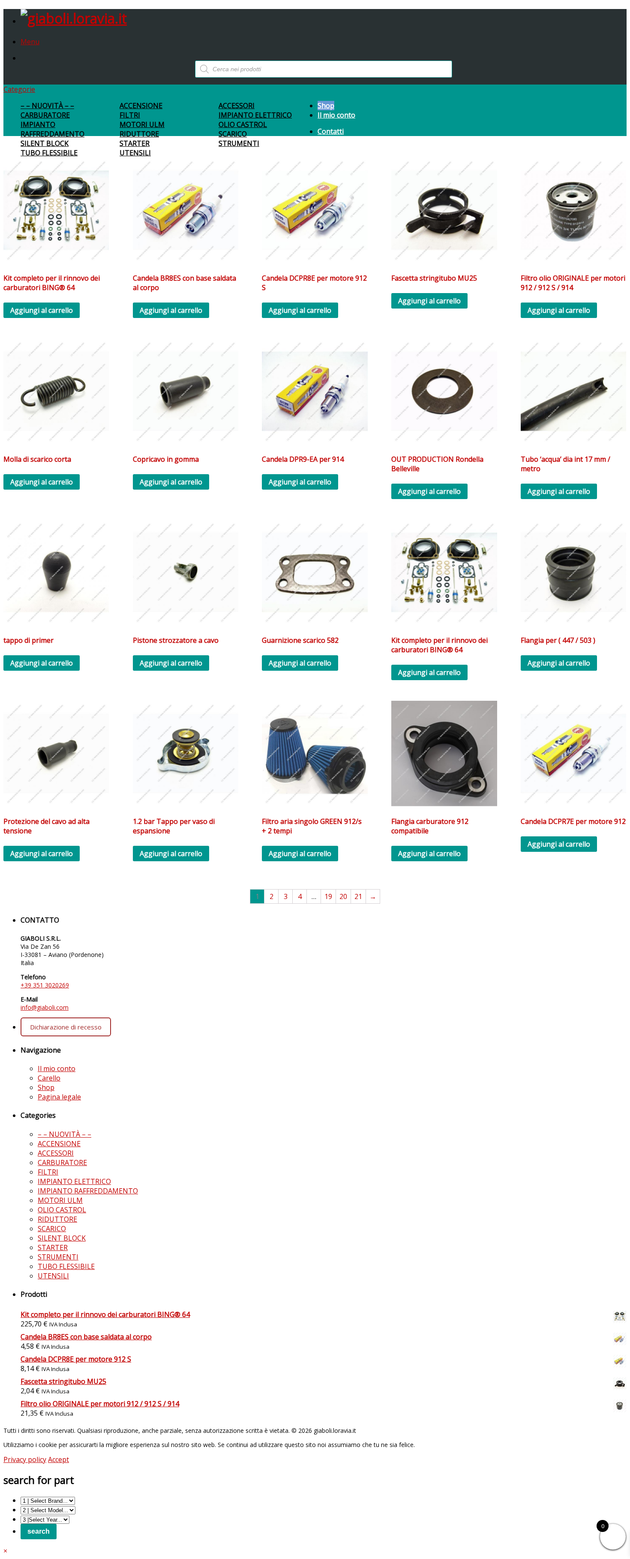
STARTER (135, 143)
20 (343, 896)
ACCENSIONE (141, 105)
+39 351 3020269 (45, 985)
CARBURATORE (45, 115)
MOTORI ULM (142, 124)
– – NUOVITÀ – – (47, 105)
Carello (49, 1078)
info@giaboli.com (45, 1007)
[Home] (74, 18)
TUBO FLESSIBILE (49, 152)
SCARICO (233, 134)
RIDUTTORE (139, 134)
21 (358, 896)
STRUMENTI (239, 143)
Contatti (331, 131)
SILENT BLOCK (45, 143)
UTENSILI (135, 152)
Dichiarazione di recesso (66, 1027)
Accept (58, 1459)
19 (328, 896)
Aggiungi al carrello (41, 310)
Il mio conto (336, 115)
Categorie (19, 89)
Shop (326, 105)
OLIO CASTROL (243, 124)
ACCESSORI (237, 105)
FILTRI (130, 115)
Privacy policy (24, 1459)
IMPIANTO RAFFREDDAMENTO (52, 129)
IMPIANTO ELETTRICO (255, 115)
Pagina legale (59, 1097)
